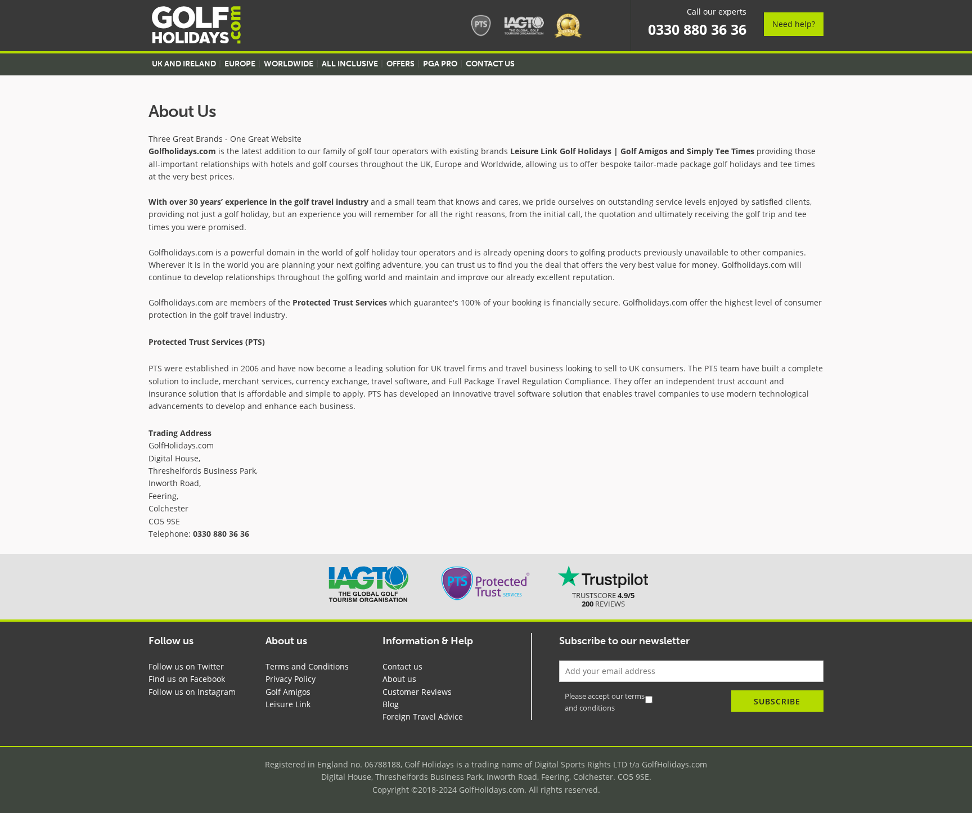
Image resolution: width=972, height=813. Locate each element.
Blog (390, 704)
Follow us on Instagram (192, 691)
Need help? (793, 24)
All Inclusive (350, 64)
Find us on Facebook (186, 678)
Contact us (402, 666)
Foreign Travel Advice (422, 716)
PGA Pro (440, 64)
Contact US (490, 64)
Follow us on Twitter (186, 666)
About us (399, 678)
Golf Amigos (288, 691)
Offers (400, 64)
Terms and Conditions (307, 666)
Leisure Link (288, 704)
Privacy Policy (291, 678)
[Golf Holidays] (196, 27)
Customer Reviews (417, 691)
